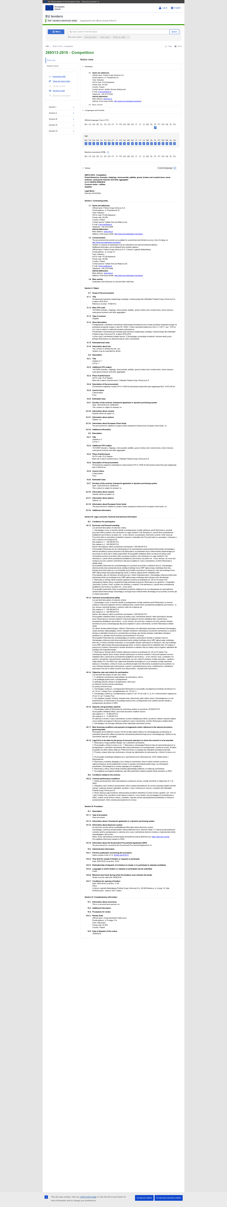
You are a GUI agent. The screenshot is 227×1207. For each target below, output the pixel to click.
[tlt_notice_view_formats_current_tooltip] (175, 168)
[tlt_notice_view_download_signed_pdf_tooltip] (155, 127)
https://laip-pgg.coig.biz (160, 837)
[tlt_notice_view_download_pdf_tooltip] (86, 143)
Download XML (59, 77)
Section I (52, 107)
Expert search (105, 37)
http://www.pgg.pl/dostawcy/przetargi (127, 101)
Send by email (59, 91)
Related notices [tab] (53, 66)
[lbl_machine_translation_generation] (108, 152)
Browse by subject (119, 37)
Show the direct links (61, 81)
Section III (53, 119)
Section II (53, 113)
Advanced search (91, 37)
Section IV (53, 125)
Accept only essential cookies (168, 1198)
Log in (164, 8)
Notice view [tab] (51, 60)
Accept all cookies (144, 1198)
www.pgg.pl (107, 99)
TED (47, 46)
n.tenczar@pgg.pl (104, 92)
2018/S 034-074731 (121, 855)
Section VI (53, 131)
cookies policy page (88, 1197)
